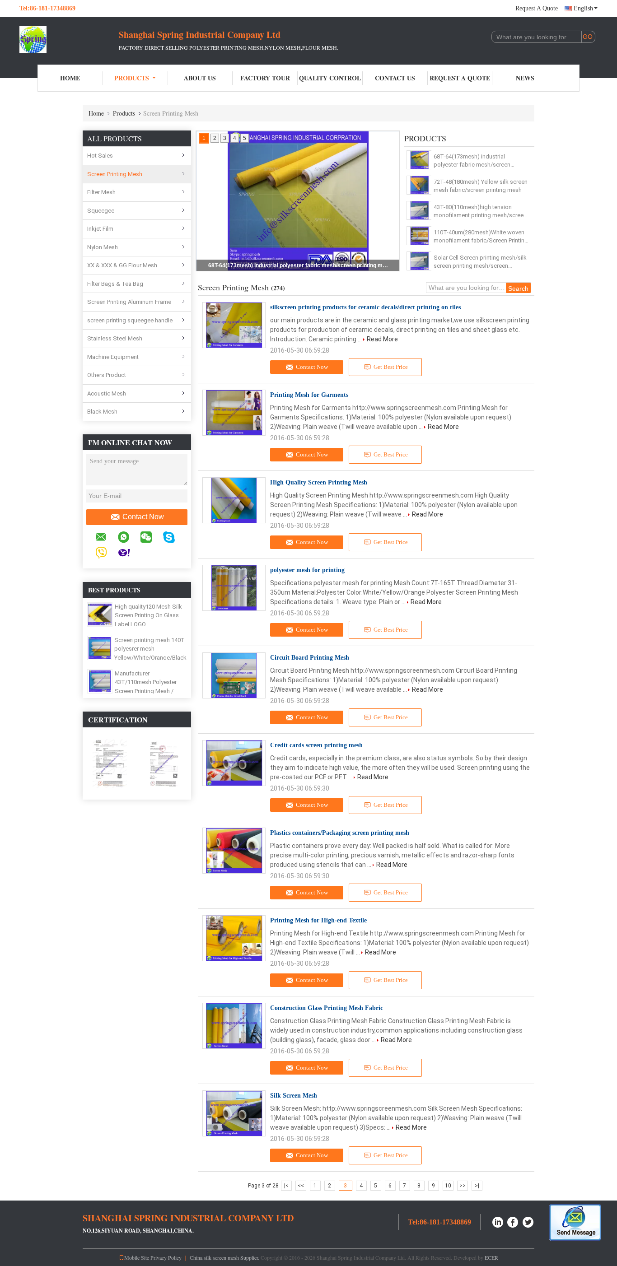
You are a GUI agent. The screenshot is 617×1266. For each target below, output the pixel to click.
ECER (491, 1257)
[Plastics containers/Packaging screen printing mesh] (234, 851)
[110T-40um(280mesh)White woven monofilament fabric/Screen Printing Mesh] (419, 235)
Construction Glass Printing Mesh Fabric (326, 1008)
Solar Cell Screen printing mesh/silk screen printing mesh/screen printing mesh (480, 262)
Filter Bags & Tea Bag (115, 283)
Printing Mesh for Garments (309, 394)
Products (131, 78)
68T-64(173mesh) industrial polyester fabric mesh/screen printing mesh (298, 265)
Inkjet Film (100, 228)
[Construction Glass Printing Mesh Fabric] (234, 1026)
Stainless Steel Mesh (114, 338)
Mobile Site (136, 1257)
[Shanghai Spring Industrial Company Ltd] (69, 39)
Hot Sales (100, 155)
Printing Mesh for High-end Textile (318, 920)
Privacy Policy (166, 1257)
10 (448, 1185)
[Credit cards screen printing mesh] (234, 763)
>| (477, 1185)
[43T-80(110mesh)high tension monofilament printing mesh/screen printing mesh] (419, 210)
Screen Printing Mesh (114, 174)
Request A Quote (536, 8)
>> (462, 1185)
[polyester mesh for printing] (234, 588)
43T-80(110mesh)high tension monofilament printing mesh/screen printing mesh (480, 211)
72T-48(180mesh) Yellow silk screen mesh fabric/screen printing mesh (481, 185)
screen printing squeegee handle (130, 320)
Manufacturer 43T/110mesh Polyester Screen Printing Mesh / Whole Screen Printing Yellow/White (146, 691)
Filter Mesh (101, 192)
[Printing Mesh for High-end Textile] (234, 938)
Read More (382, 339)
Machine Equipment (113, 357)
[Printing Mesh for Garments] (234, 413)
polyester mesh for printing (307, 570)
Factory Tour (265, 78)
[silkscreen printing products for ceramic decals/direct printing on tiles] (234, 325)
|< (286, 1185)
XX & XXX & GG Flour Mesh (122, 265)
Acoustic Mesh (106, 393)
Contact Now (143, 517)
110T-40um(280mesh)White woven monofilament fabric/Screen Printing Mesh (481, 237)
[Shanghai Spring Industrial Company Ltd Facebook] (513, 1221)
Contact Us (395, 78)
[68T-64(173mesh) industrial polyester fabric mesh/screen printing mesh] (419, 159)
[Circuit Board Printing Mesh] (234, 675)
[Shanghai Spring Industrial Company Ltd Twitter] (528, 1221)
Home (70, 78)
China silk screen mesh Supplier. (225, 1257)
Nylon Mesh (102, 247)
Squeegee (100, 210)
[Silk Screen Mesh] (234, 1113)
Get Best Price (391, 366)
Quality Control (330, 78)
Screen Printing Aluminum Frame (129, 301)
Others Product (106, 375)
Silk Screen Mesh (293, 1095)
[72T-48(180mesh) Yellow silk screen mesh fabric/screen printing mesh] (419, 185)
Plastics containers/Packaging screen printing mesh (339, 832)
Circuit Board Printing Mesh (309, 657)
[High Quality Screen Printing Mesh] (234, 500)
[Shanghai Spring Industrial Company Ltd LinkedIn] (498, 1221)
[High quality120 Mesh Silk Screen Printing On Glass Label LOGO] (100, 614)
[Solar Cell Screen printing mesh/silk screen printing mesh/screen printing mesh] (419, 260)
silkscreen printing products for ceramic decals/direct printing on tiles (365, 307)
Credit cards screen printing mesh (316, 745)
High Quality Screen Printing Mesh (318, 482)
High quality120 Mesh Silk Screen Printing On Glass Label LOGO (148, 615)
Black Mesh (102, 411)
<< (301, 1185)
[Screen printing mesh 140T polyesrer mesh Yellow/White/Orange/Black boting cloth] (100, 647)
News (525, 78)
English (583, 8)
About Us (200, 78)
